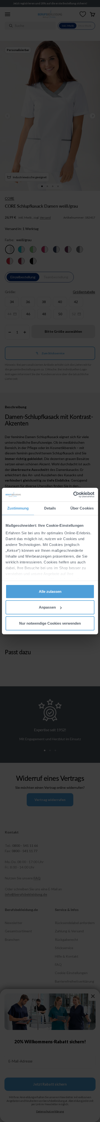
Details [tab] (50, 508)
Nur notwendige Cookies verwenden (50, 623)
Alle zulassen (50, 591)
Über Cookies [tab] (82, 508)
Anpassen (47, 607)
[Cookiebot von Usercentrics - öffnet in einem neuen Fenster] (73, 495)
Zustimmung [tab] (18, 508)
